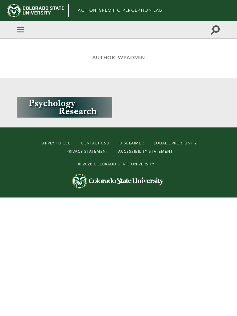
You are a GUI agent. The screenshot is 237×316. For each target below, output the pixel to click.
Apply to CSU (56, 143)
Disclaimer (131, 143)
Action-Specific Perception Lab (120, 10)
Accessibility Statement (145, 151)
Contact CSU (95, 143)
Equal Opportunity (175, 143)
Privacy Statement (87, 151)
